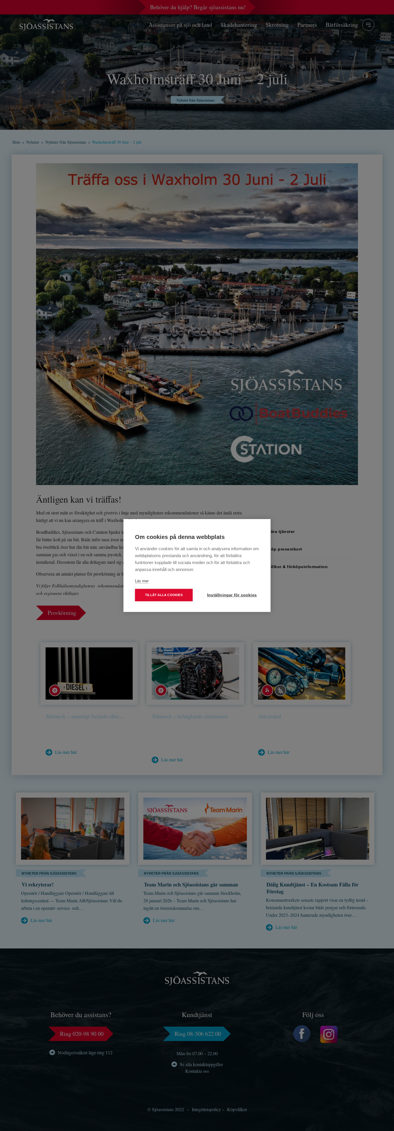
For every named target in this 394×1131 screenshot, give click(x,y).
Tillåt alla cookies (164, 595)
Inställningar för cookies (232, 595)
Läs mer (142, 581)
